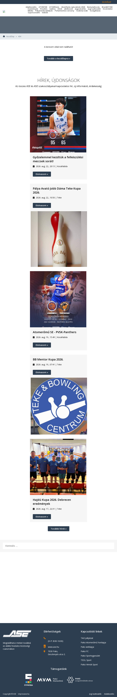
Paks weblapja (87, 647)
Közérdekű (107, 9)
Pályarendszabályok (44, 10)
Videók (45, 12)
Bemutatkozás (93, 7)
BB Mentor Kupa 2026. (48, 359)
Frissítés (43, 9)
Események (33, 9)
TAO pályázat (87, 638)
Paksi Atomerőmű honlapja (93, 642)
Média (30, 10)
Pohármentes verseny (64, 10)
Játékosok (68, 9)
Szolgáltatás (95, 10)
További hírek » (58, 528)
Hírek (60, 9)
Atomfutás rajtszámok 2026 (73, 7)
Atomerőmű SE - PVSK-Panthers (54, 332)
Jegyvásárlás (80, 9)
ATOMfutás (54, 7)
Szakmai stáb (82, 10)
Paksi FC (85, 651)
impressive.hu (23, 694)
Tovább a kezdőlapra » (58, 58)
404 (19, 36)
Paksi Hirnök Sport (89, 664)
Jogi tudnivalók (94, 9)
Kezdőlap (106, 2)
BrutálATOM (107, 7)
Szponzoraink (34, 12)
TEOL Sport (86, 660)
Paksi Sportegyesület (90, 655)
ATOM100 (43, 7)
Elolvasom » (42, 174)
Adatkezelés (31, 7)
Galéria (53, 9)
